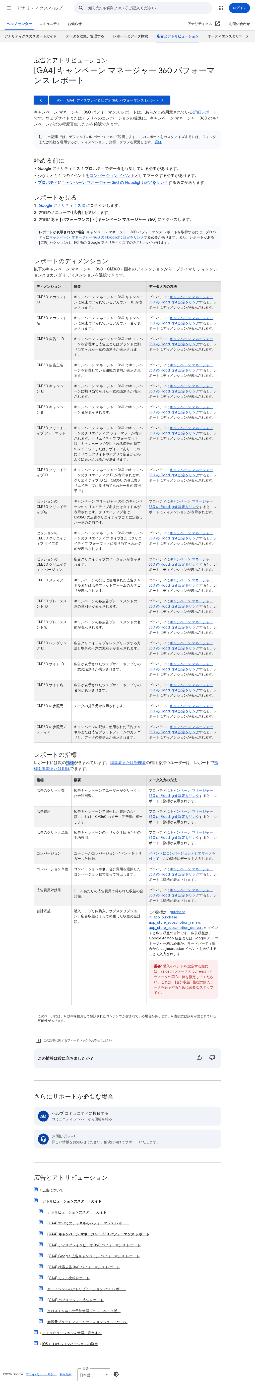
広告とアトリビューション (71, 1178)
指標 (70, 762)
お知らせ (75, 24)
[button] (9, 8)
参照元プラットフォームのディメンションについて (87, 1322)
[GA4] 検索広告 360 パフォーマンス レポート (83, 1267)
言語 (86, 1368)
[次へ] (245, 36)
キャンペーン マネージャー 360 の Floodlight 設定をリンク (115, 182)
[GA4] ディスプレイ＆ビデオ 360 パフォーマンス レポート (94, 1245)
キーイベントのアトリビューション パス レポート (86, 1289)
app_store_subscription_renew (174, 922)
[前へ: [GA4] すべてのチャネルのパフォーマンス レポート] (41, 100)
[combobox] (150, 8)
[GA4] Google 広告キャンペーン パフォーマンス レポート (93, 1256)
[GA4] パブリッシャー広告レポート (75, 1300)
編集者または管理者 (128, 762)
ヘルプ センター (19, 24)
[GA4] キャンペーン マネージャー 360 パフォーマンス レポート (98, 1234)
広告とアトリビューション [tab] (178, 36)
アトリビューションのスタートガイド (72, 1201)
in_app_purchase (163, 917)
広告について (52, 1190)
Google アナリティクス (60, 205)
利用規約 (65, 1374)
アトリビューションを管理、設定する (72, 1333)
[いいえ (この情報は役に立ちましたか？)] (212, 1058)
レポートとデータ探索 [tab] (130, 36)
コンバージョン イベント (112, 175)
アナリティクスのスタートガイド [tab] (30, 36)
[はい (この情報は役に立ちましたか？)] (199, 1058)
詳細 (158, 142)
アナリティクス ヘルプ (40, 8)
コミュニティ (49, 24)
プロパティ (48, 182)
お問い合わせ (239, 24)
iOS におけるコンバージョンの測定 (70, 1344)
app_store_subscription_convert (176, 927)
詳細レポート (205, 112)
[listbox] (93, 1374)
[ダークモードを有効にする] (116, 1374)
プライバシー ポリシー (41, 1374)
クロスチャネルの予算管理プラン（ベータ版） (84, 1311)
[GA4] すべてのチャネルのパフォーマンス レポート (88, 1223)
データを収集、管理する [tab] (85, 36)
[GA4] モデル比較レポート (68, 1278)
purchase (177, 912)
